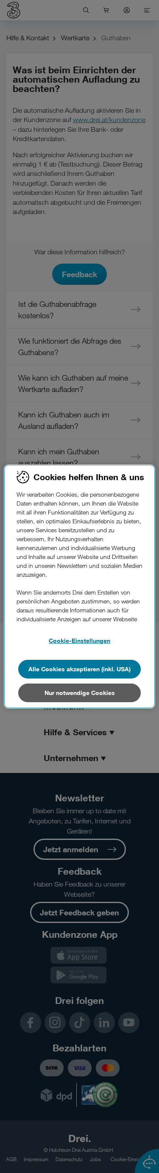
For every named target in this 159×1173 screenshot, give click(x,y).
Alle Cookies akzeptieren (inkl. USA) (79, 669)
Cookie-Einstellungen (79, 640)
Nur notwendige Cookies (80, 692)
